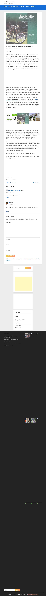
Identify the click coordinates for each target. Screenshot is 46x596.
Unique (22, 319)
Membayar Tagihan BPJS (8, 345)
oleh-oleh (12, 179)
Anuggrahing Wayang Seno (14, 190)
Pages (16, 319)
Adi (9, 202)
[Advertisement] (23, 79)
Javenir (9, 179)
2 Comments (18, 49)
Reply (7, 197)
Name (8, 239)
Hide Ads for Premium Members (18, 8)
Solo (15, 179)
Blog (9, 6)
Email (7, 244)
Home (5, 6)
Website (8, 250)
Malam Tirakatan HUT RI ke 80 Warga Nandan (12, 343)
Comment (8, 222)
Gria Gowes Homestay (9, 1)
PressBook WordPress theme (33, 594)
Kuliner (11, 177)
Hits (20, 319)
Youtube (22, 6)
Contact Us (27, 6)
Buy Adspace (7, 8)
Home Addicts (16, 6)
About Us (33, 6)
